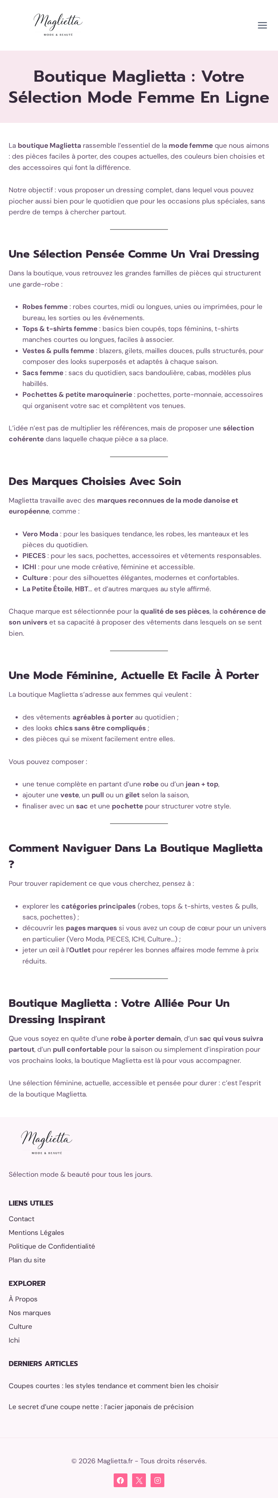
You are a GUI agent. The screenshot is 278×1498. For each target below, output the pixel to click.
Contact (21, 1218)
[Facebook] (120, 1480)
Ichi (14, 1340)
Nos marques (30, 1312)
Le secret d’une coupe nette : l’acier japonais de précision (101, 1406)
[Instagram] (157, 1480)
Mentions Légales (36, 1232)
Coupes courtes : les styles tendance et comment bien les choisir (114, 1385)
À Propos (23, 1299)
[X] (139, 1480)
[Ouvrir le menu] (262, 25)
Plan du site (27, 1260)
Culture (20, 1326)
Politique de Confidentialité (52, 1246)
